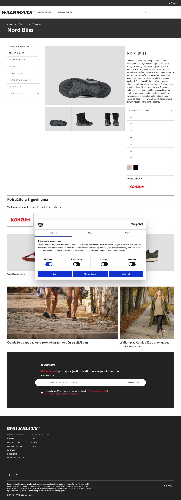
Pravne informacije (16, 458)
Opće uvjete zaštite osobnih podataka (61, 394)
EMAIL (169, 486)
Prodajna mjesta (14, 446)
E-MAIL (174, 3)
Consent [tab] (53, 233)
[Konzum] (20, 220)
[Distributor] (137, 187)
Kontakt (11, 450)
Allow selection (90, 274)
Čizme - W (37, 24)
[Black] (135, 167)
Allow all (126, 274)
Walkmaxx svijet (15, 442)
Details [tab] (91, 233)
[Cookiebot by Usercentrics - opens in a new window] (132, 225)
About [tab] (127, 233)
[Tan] (129, 167)
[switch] (76, 264)
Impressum (12, 454)
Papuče (34, 442)
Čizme (33, 439)
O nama (10, 439)
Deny (55, 274)
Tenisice (34, 446)
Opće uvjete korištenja (97, 391)
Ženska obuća (24, 24)
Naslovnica (11, 24)
